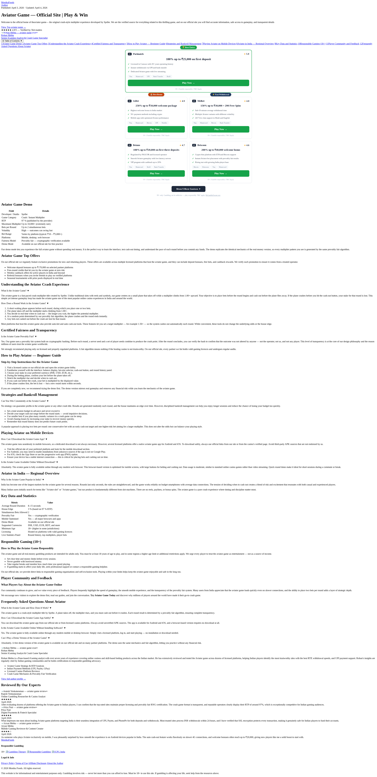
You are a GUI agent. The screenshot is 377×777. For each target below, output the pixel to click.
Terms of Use (21, 763)
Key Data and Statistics (286, 43)
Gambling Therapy (15, 751)
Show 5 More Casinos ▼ (188, 189)
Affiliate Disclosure (37, 763)
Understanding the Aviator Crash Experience (69, 43)
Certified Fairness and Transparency (108, 43)
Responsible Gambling (39, 751)
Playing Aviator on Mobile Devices (219, 43)
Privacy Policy (8, 763)
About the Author (55, 763)
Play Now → (188, 83)
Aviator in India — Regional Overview (255, 43)
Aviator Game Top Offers (34, 43)
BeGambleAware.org (213, 195)
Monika (7, 2)
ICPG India (58, 751)
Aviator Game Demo (11, 43)
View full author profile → (13, 679)
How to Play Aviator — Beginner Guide (146, 43)
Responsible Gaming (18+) (311, 43)
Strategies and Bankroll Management (183, 43)
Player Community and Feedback (342, 43)
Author (4, 5)
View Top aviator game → (13, 27)
